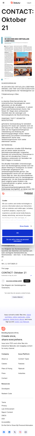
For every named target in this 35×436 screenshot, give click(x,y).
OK (17, 233)
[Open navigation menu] (3, 3)
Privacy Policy (21, 220)
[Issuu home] (15, 3)
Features (21, 364)
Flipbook (21, 368)
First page (5, 268)
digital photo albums (17, 319)
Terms (4, 402)
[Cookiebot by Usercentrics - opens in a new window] (25, 193)
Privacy (4, 406)
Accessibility (6, 422)
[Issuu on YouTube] (25, 432)
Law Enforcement (8, 409)
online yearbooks (19, 317)
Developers (6, 389)
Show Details (24, 226)
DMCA (4, 415)
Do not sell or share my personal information (18, 240)
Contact (4, 378)
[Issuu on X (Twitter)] (14, 432)
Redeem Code (7, 393)
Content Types (23, 359)
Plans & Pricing (7, 368)
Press (4, 373)
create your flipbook (21, 322)
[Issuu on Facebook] (4, 432)
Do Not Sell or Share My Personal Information (17, 425)
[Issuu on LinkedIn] (9, 432)
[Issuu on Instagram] (20, 432)
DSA (3, 419)
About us (5, 359)
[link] (29, 3)
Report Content (7, 412)
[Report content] (31, 276)
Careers (4, 364)
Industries (21, 373)
